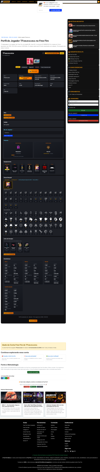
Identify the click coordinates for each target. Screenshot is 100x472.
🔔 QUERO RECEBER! (55, 10)
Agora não (41, 10)
